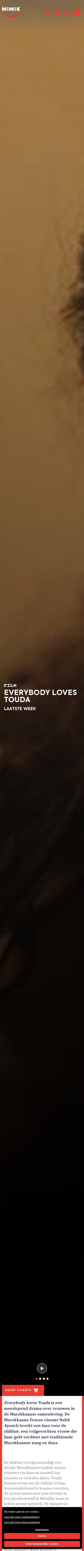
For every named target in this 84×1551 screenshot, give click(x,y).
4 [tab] (47, 1379)
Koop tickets (18, 1390)
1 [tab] (36, 1379)
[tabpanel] (42, 698)
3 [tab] (44, 1379)
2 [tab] (40, 1379)
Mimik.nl (11, 12)
